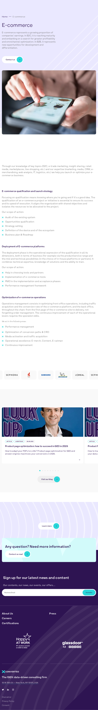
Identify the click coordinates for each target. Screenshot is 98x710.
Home (5, 16)
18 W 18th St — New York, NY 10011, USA (20, 683)
